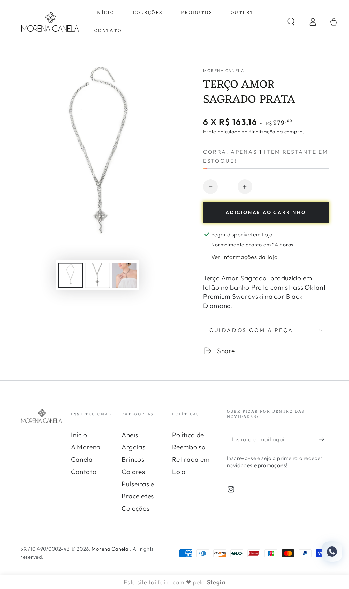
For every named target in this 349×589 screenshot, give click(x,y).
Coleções (136, 508)
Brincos (133, 459)
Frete (209, 132)
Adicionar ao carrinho (266, 212)
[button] (291, 22)
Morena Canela (223, 70)
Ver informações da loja (244, 256)
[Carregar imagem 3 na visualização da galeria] (124, 275)
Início (79, 435)
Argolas (134, 447)
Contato (83, 472)
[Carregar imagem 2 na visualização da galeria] (97, 275)
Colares (133, 472)
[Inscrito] (324, 439)
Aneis (130, 435)
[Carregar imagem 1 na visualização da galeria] (70, 275)
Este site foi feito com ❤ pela (174, 582)
